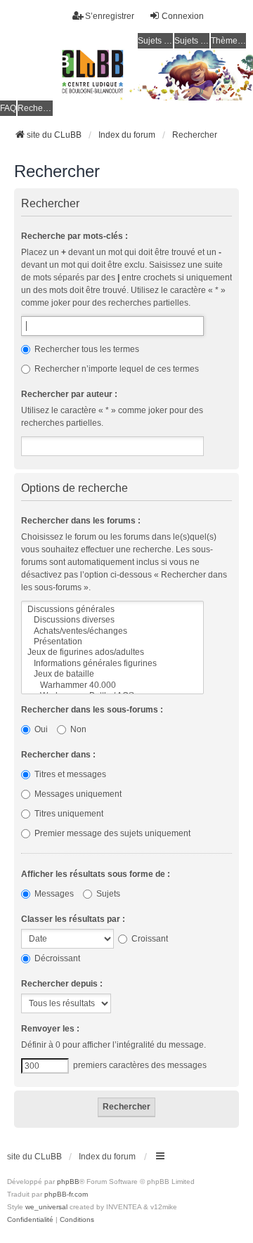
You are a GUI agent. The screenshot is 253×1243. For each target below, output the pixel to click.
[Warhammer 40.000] (112, 685)
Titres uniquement (67, 814)
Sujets (107, 894)
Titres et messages (69, 774)
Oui (40, 729)
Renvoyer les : (50, 1029)
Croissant (148, 939)
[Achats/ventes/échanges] (112, 631)
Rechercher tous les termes (85, 349)
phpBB (68, 1181)
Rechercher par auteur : (69, 394)
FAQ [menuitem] (8, 108)
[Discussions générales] (112, 609)
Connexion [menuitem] (183, 16)
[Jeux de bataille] (112, 674)
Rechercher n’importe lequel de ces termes (115, 369)
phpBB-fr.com (66, 1194)
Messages (53, 894)
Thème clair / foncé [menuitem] (228, 41)
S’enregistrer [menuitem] (109, 16)
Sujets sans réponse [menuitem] (155, 41)
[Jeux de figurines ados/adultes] (112, 652)
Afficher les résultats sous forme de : (95, 874)
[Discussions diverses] (112, 620)
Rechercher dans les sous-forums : (92, 710)
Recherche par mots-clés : (74, 236)
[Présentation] (112, 642)
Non (77, 729)
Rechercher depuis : (62, 984)
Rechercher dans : (58, 755)
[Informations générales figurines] (112, 663)
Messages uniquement (77, 794)
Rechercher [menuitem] (35, 108)
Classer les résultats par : (73, 919)
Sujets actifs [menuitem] (191, 41)
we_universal (46, 1207)
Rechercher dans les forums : (81, 521)
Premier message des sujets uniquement (111, 833)
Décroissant (56, 958)
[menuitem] (30, 1219)
